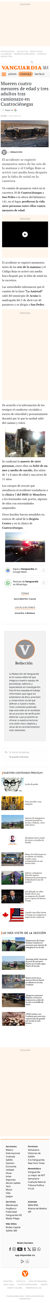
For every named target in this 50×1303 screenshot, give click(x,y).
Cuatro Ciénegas (25, 613)
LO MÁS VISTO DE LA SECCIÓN (24, 933)
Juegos (12, 74)
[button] (4, 74)
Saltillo (39, 74)
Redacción (16, 152)
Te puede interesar (19, 756)
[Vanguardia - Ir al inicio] (25, 68)
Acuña (4, 116)
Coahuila (25, 74)
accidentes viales (25, 599)
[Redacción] (25, 649)
